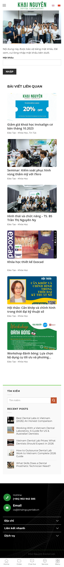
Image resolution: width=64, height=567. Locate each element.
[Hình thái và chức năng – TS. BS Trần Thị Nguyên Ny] (32, 199)
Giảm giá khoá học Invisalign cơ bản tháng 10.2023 (30, 126)
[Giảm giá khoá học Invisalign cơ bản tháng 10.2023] (32, 107)
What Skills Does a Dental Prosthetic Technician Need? (33, 464)
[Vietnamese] (59, 5)
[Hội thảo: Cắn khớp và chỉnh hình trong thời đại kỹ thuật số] (32, 290)
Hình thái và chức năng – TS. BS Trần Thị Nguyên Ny (29, 218)
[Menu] (4, 5)
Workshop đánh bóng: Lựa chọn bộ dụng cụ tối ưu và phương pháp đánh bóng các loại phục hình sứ (30, 359)
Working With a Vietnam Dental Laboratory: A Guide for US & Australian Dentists (35, 431)
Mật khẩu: (8, 57)
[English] (53, 5)
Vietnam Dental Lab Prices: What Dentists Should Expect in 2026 (36, 442)
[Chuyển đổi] (57, 521)
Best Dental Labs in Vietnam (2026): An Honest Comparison (34, 419)
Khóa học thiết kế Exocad (25, 262)
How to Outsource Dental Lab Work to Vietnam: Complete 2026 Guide (36, 453)
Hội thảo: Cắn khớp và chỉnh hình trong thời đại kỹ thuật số (31, 310)
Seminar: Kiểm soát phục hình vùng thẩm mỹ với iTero (29, 172)
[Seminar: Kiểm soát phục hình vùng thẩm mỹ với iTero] (32, 153)
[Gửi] (54, 400)
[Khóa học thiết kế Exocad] (32, 244)
